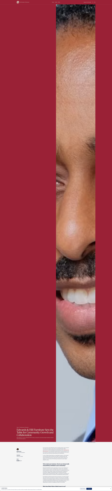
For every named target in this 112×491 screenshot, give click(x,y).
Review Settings (83, 488)
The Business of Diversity (24, 427)
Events (56, 2)
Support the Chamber (87, 2)
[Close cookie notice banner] (111, 489)
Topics (53, 2)
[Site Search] (92, 2)
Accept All (89, 488)
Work (59, 2)
